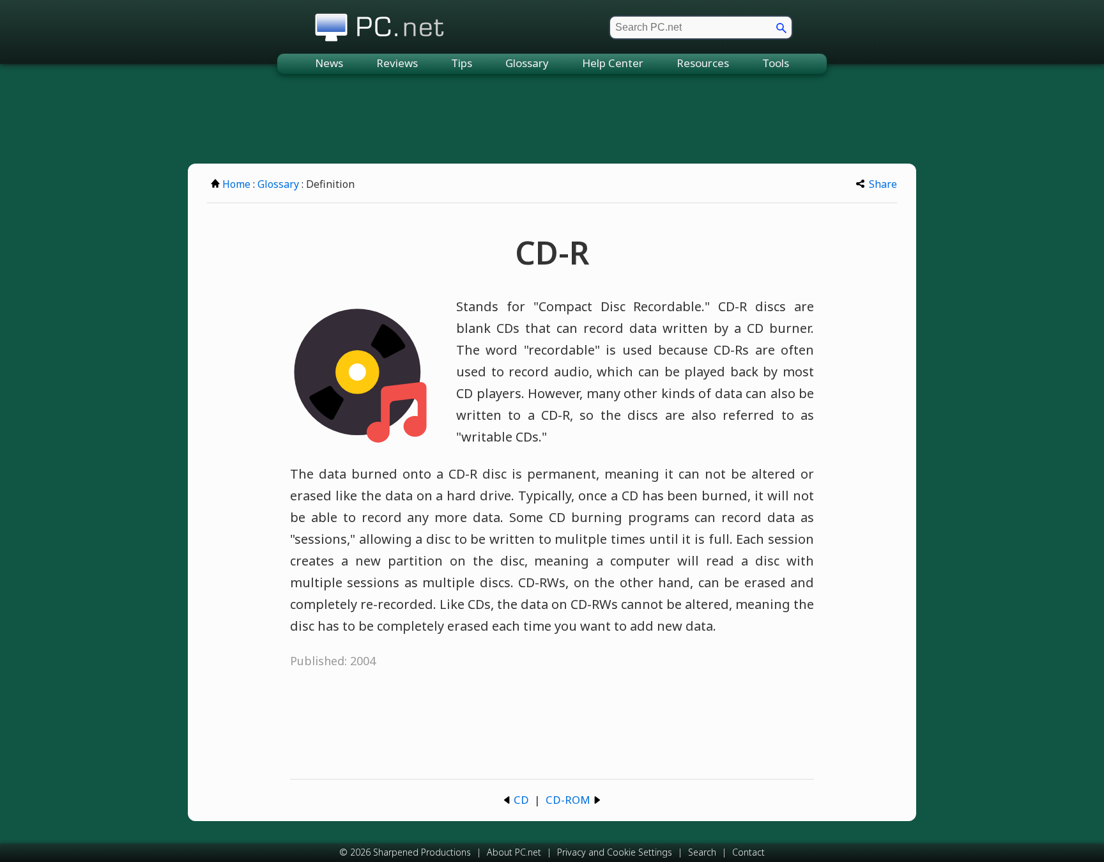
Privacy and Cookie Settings (614, 852)
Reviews (397, 63)
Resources (703, 63)
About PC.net (514, 852)
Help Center (612, 63)
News (329, 63)
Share (883, 184)
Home (236, 184)
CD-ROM (568, 799)
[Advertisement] (552, 119)
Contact (748, 852)
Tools (775, 63)
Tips (461, 63)
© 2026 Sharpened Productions (405, 852)
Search (702, 852)
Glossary (527, 63)
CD (521, 799)
